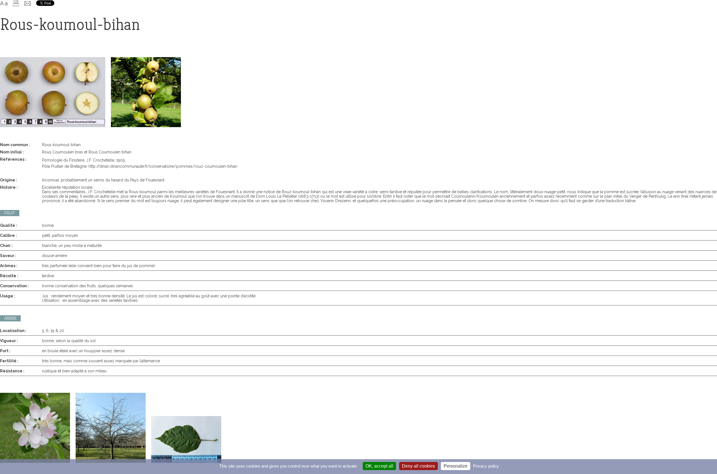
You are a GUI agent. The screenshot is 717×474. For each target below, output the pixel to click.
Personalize (455, 466)
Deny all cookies (418, 466)
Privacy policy (486, 466)
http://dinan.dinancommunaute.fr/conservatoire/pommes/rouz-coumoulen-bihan (163, 166)
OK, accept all (379, 466)
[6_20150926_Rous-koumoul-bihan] (146, 92)
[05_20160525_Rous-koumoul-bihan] (35, 428)
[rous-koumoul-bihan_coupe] (52, 92)
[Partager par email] (27, 3)
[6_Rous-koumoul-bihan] (111, 428)
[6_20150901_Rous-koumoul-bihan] (186, 439)
